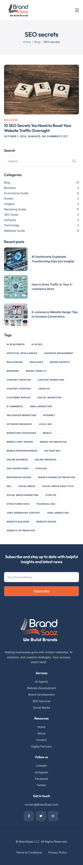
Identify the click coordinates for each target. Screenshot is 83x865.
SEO (9, 486)
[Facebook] (29, 816)
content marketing (51, 379)
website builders (18, 521)
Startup (51, 495)
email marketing (41, 406)
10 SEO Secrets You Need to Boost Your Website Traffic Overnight (38, 128)
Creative (44, 388)
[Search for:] (41, 161)
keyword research (19, 424)
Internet (49, 415)
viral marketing (58, 512)
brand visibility (36, 371)
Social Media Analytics (57, 486)
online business (17, 459)
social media (26, 486)
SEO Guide (11, 119)
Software (10, 220)
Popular (41, 468)
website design (46, 521)
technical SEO (45, 504)
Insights (9, 204)
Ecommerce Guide (16, 193)
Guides (8, 198)
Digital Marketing (49, 397)
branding (13, 371)
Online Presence (45, 459)
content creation (19, 379)
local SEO (45, 424)
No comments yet (55, 136)
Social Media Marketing (23, 495)
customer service (19, 397)
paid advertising (18, 468)
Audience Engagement (59, 353)
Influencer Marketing (21, 415)
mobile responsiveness (22, 450)
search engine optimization (56, 477)
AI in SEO (36, 344)
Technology (12, 225)
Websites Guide (14, 231)
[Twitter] (41, 816)
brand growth (60, 362)
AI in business (16, 344)
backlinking (15, 362)
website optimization (21, 530)
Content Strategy (19, 388)
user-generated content (23, 512)
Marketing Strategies (21, 433)
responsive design (19, 477)
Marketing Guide (15, 209)
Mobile (47, 433)
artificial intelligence (22, 353)
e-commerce (15, 406)
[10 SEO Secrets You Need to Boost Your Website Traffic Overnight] (41, 89)
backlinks (36, 362)
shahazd (34, 136)
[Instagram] (53, 816)
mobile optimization (53, 441)
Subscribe (41, 591)
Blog (7, 182)
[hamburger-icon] (77, 10)
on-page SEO (52, 450)
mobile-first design (20, 441)
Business (10, 188)
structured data (18, 504)
